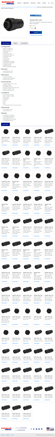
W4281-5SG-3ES (6, 181)
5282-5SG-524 (5, 376)
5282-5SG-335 (5, 159)
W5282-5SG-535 (6, 317)
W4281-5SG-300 (49, 159)
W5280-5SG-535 (37, 250)
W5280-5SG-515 (27, 227)
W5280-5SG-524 (5, 250)
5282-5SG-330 (5, 357)
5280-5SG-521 (48, 395)
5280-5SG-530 (27, 413)
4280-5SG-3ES (5, 137)
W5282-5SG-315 (49, 250)
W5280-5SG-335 (5, 227)
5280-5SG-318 (48, 376)
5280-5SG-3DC (16, 395)
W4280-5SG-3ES (37, 159)
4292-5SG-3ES (27, 137)
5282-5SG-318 (48, 338)
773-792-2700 (23, 428)
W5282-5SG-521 (16, 295)
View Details (4, 145)
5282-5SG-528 (16, 376)
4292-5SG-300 (16, 137)
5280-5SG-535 (48, 137)
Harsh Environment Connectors (21, 7)
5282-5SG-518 (37, 357)
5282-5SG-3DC (16, 357)
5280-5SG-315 (37, 376)
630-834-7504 (21, 430)
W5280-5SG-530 (26, 250)
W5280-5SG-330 (48, 205)
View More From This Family (36, 35)
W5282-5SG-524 (27, 295)
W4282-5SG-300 (15, 182)
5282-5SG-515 (26, 357)
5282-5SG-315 (37, 338)
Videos (15, 43)
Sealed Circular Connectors (32, 7)
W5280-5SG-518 (38, 227)
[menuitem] (19, 3)
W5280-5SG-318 (38, 204)
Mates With (5, 124)
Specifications (6, 43)
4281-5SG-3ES (37, 317)
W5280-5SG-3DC (15, 227)
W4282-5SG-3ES (27, 181)
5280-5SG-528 (16, 413)
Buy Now (36, 32)
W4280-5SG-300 (26, 159)
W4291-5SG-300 (38, 181)
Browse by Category (7, 7)
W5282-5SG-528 (38, 295)
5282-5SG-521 (48, 357)
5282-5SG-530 (27, 376)
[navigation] (31, 3)
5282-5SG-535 (16, 159)
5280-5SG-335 (38, 137)
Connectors (13, 7)
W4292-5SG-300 (5, 205)
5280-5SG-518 (37, 395)
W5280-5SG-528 (16, 250)
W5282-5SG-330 (16, 272)
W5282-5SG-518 (6, 295)
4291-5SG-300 (16, 338)
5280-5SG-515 (27, 395)
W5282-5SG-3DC (37, 273)
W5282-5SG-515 (49, 272)
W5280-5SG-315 (27, 204)
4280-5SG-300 (16, 317)
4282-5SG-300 (49, 317)
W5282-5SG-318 (6, 272)
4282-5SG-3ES (5, 338)
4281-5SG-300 (27, 317)
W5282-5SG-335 (27, 272)
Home (2, 7)
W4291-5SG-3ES (49, 181)
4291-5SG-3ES (27, 338)
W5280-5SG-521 (49, 227)
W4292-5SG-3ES (16, 204)
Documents (24, 43)
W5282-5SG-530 (49, 295)
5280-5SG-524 (5, 413)
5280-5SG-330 (5, 395)
